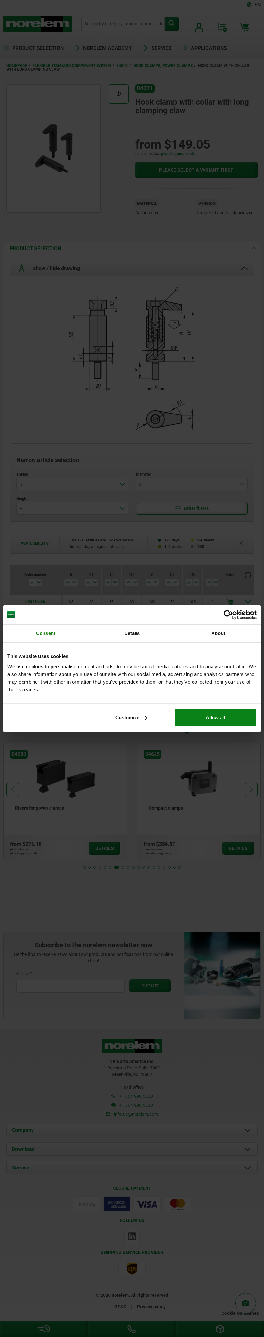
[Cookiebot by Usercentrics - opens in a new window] (228, 615)
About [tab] (218, 633)
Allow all (215, 717)
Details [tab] (132, 633)
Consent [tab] (45, 633)
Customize (127, 717)
